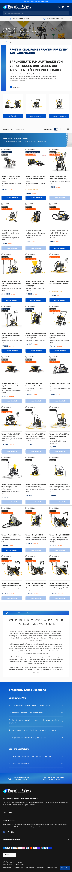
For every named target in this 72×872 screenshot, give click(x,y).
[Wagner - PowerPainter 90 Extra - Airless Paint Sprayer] (60, 161)
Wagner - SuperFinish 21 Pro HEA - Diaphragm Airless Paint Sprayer (11, 283)
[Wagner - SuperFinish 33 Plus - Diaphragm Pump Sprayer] (36, 469)
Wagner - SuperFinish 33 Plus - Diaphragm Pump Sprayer (36, 485)
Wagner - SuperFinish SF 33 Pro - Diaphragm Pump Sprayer (60, 485)
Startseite (3, 41)
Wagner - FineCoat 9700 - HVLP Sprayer (60, 385)
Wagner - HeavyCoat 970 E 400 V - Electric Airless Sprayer (36, 584)
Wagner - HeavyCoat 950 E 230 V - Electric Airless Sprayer (60, 536)
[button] (63, 7)
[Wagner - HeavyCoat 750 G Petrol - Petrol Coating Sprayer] (36, 520)
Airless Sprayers (36, 116)
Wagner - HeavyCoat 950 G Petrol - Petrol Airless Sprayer (11, 584)
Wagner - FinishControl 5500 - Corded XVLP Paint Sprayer (59, 232)
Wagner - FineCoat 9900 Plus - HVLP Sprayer (12, 536)
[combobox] (36, 13)
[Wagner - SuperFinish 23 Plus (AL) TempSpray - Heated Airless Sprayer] (12, 469)
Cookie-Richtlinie (18, 867)
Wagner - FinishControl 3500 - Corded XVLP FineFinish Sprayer (11, 178)
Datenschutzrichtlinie (52, 867)
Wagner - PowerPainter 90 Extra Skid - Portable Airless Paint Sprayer (11, 233)
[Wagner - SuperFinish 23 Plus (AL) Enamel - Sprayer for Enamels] (60, 419)
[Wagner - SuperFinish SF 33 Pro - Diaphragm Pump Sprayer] (60, 469)
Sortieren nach (8, 129)
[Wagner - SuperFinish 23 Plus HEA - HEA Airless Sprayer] (36, 419)
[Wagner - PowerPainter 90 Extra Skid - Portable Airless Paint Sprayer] (12, 216)
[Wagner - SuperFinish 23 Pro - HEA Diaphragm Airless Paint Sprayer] (12, 318)
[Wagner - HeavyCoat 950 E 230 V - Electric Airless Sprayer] (60, 520)
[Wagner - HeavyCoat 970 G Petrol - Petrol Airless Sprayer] (60, 568)
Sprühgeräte (10, 41)
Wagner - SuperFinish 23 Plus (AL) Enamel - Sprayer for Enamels (59, 436)
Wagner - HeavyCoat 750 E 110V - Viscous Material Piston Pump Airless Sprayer (36, 335)
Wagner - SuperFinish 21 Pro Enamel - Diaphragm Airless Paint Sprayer (35, 283)
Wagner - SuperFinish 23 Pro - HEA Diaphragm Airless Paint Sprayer (11, 335)
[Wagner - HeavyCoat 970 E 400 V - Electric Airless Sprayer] (36, 568)
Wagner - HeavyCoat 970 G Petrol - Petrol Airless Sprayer (59, 584)
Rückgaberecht (40, 867)
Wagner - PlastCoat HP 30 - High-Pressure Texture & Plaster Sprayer (10, 386)
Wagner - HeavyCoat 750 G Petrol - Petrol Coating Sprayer (36, 536)
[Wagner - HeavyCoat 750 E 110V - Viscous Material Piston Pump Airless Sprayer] (36, 318)
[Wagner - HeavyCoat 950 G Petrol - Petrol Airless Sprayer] (12, 568)
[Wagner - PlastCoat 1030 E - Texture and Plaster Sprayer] (36, 369)
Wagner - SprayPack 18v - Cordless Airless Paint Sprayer (36, 232)
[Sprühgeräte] (13, 104)
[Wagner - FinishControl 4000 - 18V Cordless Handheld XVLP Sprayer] (36, 161)
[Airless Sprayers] (36, 104)
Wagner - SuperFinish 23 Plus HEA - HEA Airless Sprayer (35, 435)
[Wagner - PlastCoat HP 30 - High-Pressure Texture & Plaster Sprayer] (12, 369)
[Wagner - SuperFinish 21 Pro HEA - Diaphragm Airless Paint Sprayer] (12, 266)
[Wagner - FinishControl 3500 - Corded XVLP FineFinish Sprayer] (12, 161)
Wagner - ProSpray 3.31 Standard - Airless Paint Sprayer (57, 335)
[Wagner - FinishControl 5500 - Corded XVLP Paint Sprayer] (60, 216)
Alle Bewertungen (7, 867)
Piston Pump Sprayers (59, 116)
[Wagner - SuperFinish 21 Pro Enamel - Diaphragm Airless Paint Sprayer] (36, 266)
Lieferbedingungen (30, 867)
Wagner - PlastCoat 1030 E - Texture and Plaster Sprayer (35, 385)
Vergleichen (48, 129)
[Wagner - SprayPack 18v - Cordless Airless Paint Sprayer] (36, 216)
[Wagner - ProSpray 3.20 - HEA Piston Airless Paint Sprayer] (60, 266)
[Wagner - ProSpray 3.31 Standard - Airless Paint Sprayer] (60, 318)
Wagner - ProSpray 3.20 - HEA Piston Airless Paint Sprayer (59, 282)
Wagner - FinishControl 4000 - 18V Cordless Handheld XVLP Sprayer (35, 178)
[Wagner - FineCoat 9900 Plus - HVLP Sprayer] (12, 520)
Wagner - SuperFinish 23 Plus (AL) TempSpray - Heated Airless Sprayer (11, 486)
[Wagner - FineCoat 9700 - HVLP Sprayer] (60, 369)
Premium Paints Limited (17, 861)
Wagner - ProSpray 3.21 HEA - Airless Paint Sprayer (11, 435)
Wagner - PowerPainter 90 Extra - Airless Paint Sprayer (59, 177)
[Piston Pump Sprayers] (59, 104)
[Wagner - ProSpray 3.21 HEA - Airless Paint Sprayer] (12, 419)
